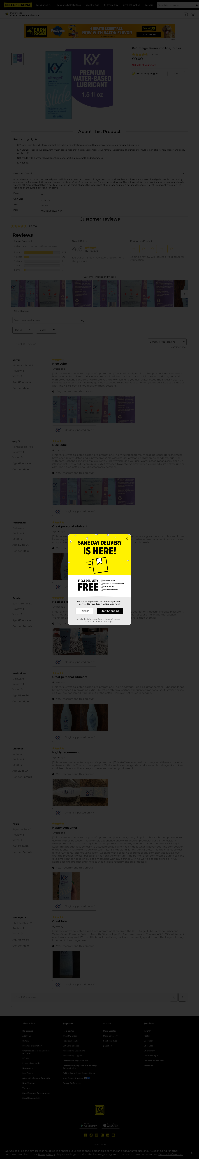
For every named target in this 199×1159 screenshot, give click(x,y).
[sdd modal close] (127, 539)
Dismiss (84, 610)
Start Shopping (110, 610)
